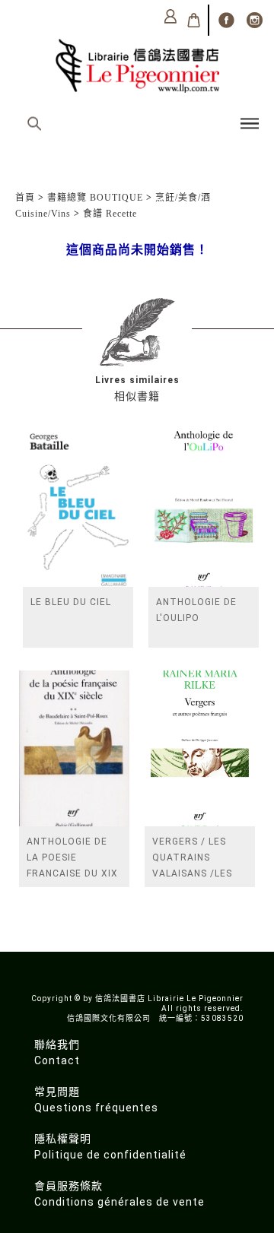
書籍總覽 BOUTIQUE (95, 197)
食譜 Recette (110, 213)
